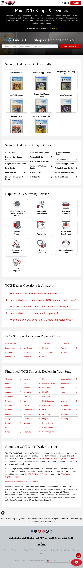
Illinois (7, 432)
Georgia (8, 419)
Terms (59, 550)
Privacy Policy (29, 550)
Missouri (27, 423)
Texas (63, 388)
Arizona (8, 388)
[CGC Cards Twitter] (35, 532)
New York (46, 397)
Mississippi (28, 419)
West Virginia (66, 410)
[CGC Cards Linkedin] (51, 532)
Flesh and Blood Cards (39, 153)
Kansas (27, 388)
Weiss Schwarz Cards (64, 168)
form (52, 521)
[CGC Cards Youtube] (39, 532)
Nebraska (27, 432)
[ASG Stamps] (55, 537)
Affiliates (67, 550)
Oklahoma (46, 414)
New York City (10, 343)
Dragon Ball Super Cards (15, 164)
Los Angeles (10, 348)
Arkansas (8, 392)
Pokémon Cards (61, 159)
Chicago (8, 352)
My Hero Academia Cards (62, 154)
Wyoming (64, 419)
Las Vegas (65, 343)
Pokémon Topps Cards (64, 164)
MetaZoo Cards (36, 177)
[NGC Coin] (28, 537)
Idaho (7, 427)
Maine (26, 401)
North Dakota (47, 405)
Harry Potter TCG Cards (39, 161)
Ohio (44, 410)
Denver (45, 357)
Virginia (64, 401)
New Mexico (47, 392)
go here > (53, 28)
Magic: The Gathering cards (56, 459)
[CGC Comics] (15, 537)
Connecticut (9, 405)
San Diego (28, 348)
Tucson (64, 352)
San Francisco (47, 352)
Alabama (8, 379)
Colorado (8, 401)
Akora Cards (10, 153)
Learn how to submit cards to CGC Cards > (21, 482)
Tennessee (65, 383)
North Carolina (48, 401)
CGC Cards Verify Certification (39, 474)
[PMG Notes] (41, 537)
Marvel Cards (35, 172)
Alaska (7, 383)
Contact (41, 554)
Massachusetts (29, 410)
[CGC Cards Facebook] (32, 532)
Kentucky (27, 392)
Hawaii (8, 423)
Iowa (25, 383)
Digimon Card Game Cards (13, 158)
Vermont (64, 397)
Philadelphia (10, 357)
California (9, 397)
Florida (8, 414)
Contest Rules (49, 550)
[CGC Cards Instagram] (43, 532)
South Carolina (48, 432)
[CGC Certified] (10, 3)
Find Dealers (69, 46)
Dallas (26, 343)
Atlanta (63, 348)
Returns (39, 550)
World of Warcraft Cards (64, 172)
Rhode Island (47, 427)
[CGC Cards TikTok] (47, 532)
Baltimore (27, 357)
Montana (27, 427)
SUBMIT (76, 3)
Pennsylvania (47, 423)
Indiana (27, 379)
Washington (65, 405)
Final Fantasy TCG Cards (15, 172)
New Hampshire (48, 383)
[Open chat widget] (76, 562)
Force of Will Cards (37, 157)
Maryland (27, 405)
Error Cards (10, 168)
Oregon (45, 419)
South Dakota (66, 379)
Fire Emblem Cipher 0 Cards (14, 178)
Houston (45, 348)
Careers (7, 550)
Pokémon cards (39, 459)
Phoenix (27, 352)
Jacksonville (47, 343)
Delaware (9, 410)
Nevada (45, 379)
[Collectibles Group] (41, 544)
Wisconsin (65, 414)
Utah (63, 392)
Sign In (65, 3)
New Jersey (46, 388)
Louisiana (27, 397)
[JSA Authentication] (68, 537)
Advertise (75, 550)
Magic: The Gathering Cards (38, 167)
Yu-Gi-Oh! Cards (61, 177)
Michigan (27, 414)
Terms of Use (17, 550)
